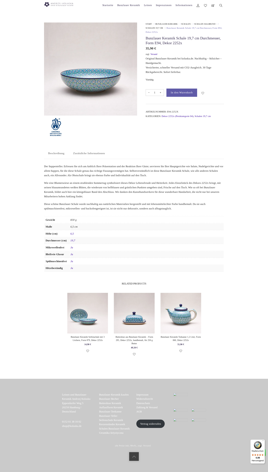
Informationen (184, 5)
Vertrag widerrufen (150, 423)
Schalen (186, 24)
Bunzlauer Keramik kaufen (114, 394)
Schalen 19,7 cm (154, 28)
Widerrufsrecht (144, 398)
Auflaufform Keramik (111, 407)
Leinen (148, 5)
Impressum (142, 394)
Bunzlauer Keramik (128, 5)
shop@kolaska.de (72, 426)
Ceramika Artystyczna (111, 432)
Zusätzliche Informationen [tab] (89, 153)
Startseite (107, 5)
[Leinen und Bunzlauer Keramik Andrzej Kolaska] (60, 4)
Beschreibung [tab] (56, 153)
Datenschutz (143, 403)
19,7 (72, 240)
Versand (153, 54)
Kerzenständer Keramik (112, 424)
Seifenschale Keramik (111, 420)
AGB (139, 411)
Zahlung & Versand (147, 407)
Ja (71, 247)
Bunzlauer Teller (108, 415)
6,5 (72, 233)
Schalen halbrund (205, 24)
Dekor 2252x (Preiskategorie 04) (177, 116)
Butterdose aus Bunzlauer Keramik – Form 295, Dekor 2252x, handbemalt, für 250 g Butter (134, 340)
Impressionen (164, 5)
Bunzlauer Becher (109, 398)
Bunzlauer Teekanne (110, 411)
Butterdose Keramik (110, 403)
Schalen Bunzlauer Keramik (114, 428)
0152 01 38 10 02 (71, 421)
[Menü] (263, 441)
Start (149, 24)
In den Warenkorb (182, 92)
